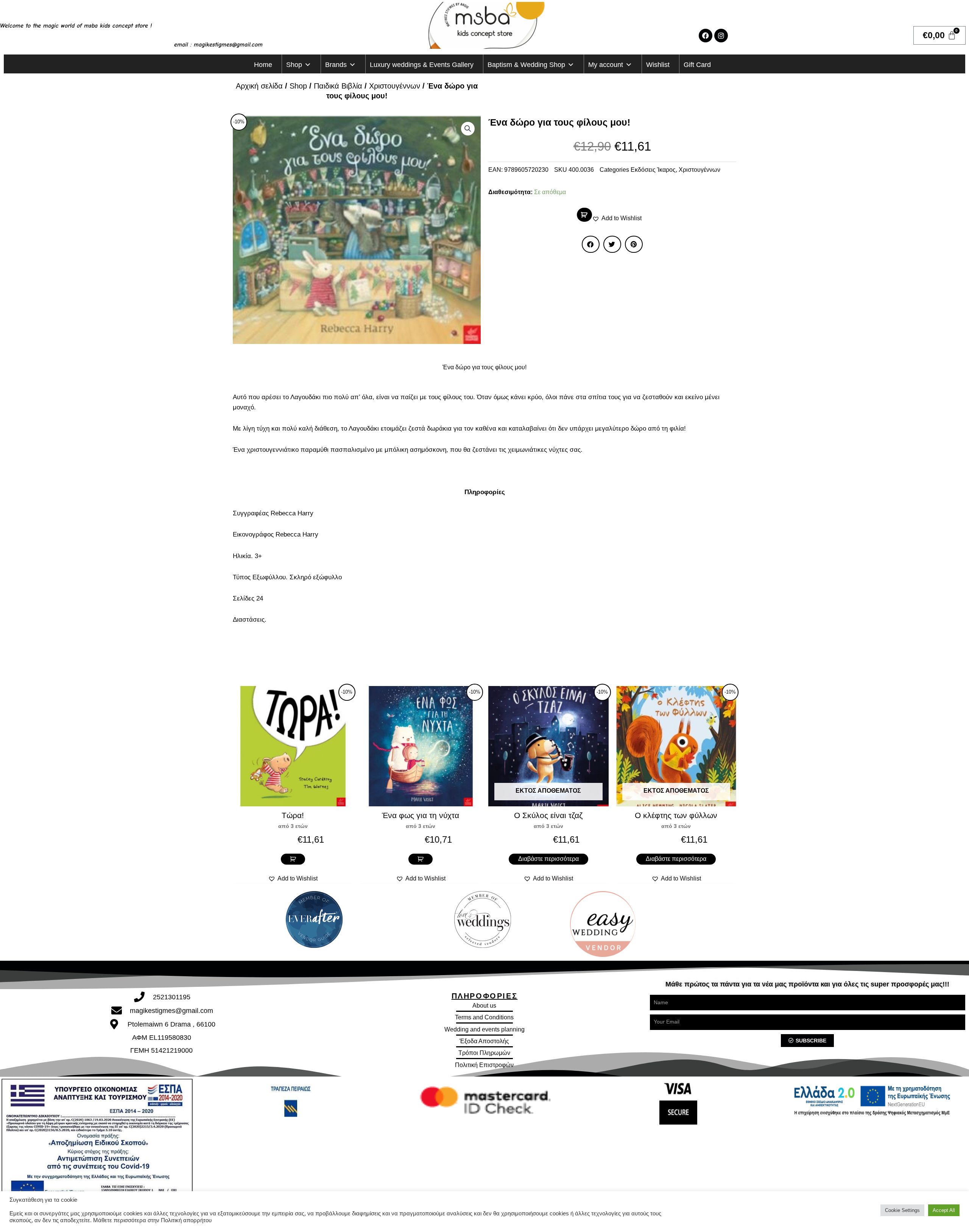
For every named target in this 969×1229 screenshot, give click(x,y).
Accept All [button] (944, 1210)
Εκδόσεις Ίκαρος (653, 169)
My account (605, 64)
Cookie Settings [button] (902, 1210)
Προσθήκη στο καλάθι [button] (293, 859)
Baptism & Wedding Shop (526, 64)
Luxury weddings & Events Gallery (422, 64)
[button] (468, 128)
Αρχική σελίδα (259, 86)
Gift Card (697, 64)
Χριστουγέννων (394, 86)
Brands (336, 64)
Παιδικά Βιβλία (338, 86)
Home (263, 64)
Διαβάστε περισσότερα (548, 859)
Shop (294, 64)
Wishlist (658, 64)
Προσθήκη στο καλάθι (584, 215)
